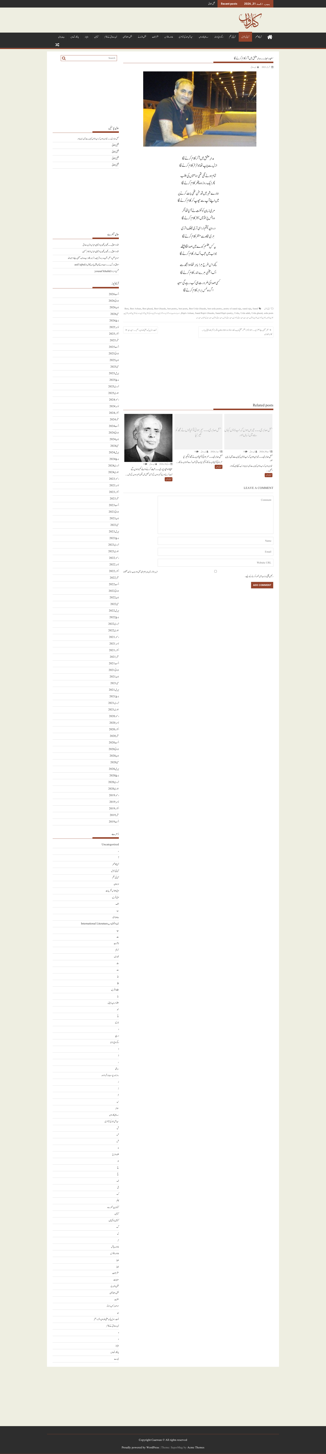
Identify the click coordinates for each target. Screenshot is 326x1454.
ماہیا (118, 1260)
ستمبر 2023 (114, 499)
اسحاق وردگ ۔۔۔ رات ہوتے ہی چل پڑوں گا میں (103, 265)
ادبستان (116, 884)
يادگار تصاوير (74, 37)
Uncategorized (110, 845)
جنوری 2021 (113, 710)
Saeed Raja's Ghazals (204, 313)
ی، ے (116, 1359)
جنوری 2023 (113, 551)
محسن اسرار (115, 271)
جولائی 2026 (114, 301)
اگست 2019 (114, 822)
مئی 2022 (114, 604)
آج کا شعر (258, 37)
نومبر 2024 (114, 406)
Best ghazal (147, 308)
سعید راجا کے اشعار (207, 317)
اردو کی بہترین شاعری (146, 313)
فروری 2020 (113, 782)
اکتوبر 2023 (114, 492)
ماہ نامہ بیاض (115, 1247)
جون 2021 (114, 677)
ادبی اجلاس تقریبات (112, 891)
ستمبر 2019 (114, 815)
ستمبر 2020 (114, 736)
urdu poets (268, 313)
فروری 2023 (113, 545)
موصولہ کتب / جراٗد (113, 1306)
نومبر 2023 (114, 486)
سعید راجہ (198, 317)
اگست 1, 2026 (215, 451)
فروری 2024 (113, 466)
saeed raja (246, 308)
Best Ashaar (135, 308)
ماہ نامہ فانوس (169, 37)
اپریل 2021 (114, 690)
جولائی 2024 (114, 433)
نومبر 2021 (114, 644)
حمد (118, 1009)
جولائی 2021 (114, 670)
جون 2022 (114, 598)
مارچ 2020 (114, 776)
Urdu (236, 313)
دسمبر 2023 (114, 479)
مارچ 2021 (114, 697)
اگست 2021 (114, 664)
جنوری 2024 (113, 472)
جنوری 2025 (113, 393)
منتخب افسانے (142, 37)
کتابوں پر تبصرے (113, 1207)
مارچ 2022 (114, 617)
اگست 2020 (114, 743)
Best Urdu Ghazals (197, 308)
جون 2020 (114, 756)
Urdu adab (245, 313)
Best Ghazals (160, 308)
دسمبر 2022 (114, 558)
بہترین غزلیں (253, 317)
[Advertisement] (198, 370)
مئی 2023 (114, 525)
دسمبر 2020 (114, 716)
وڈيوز (86, 37)
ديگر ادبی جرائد (218, 37)
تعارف (116, 957)
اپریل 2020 (114, 769)
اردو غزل (155, 313)
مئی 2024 (114, 446)
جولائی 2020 (114, 749)
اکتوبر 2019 (114, 809)
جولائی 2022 (114, 591)
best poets (183, 308)
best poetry (172, 308)
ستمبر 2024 (114, 420)
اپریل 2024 (114, 453)
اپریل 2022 (114, 611)
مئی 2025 (114, 367)
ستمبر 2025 (114, 340)
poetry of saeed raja (232, 308)
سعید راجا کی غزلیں (217, 317)
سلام (117, 1108)
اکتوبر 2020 (114, 730)
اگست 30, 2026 (264, 451)
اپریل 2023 (114, 532)
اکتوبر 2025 (114, 334)
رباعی (117, 1069)
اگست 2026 (114, 294)
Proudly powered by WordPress (140, 1448)
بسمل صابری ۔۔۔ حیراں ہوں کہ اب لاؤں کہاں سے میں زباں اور (248, 433)
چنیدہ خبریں (115, 990)
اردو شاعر (168, 313)
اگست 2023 (114, 505)
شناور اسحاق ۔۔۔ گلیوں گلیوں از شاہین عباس (105, 245)
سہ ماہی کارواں (203, 37)
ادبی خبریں (115, 897)
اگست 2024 (114, 426)
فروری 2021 (113, 703)
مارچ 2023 (114, 538)
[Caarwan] (270, 37)
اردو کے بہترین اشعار (134, 313)
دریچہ (117, 1036)
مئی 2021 (114, 683)
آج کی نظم (232, 37)
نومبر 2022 (114, 565)
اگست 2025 (114, 347)
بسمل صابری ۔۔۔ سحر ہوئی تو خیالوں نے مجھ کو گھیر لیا (198, 433)
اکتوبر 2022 (114, 571)
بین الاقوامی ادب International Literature (100, 924)
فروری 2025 (113, 387)
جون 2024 (114, 439)
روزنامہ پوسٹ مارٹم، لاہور (110, 1075)
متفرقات (155, 37)
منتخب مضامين (127, 37)
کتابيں (96, 37)
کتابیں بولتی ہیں (114, 1220)
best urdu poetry (215, 308)
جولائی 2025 (114, 354)
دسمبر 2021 (114, 637)
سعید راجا (246, 317)
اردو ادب (174, 313)
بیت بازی (61, 37)
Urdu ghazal (256, 313)
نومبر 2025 (114, 327)
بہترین (126, 313)
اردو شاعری (162, 313)
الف (117, 904)
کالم (117, 1201)
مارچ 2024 (114, 459)
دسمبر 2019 (114, 795)
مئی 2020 (114, 762)
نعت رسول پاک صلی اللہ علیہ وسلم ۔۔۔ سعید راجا (142, 330)
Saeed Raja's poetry (224, 313)
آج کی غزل (245, 37)
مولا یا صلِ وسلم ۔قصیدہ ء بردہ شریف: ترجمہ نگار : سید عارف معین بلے (96, 258)
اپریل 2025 (114, 373)
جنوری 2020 (113, 789)
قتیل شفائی (211, 4)
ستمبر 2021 (114, 657)
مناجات (116, 1280)
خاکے (117, 1023)
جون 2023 (114, 519)
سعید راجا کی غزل (227, 317)
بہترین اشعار (270, 317)
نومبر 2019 (114, 802)
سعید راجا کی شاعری (238, 317)
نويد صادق (253, 67)
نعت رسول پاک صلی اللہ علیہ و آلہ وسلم (106, 1319)
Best (126, 308)
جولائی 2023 (114, 512)
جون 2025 (114, 360)
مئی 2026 (114, 314)
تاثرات (116, 944)
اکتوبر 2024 (114, 413)
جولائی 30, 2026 (164, 464)
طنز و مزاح (115, 1155)
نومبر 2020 (114, 723)
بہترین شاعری (262, 317)
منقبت (116, 1300)
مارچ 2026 (114, 321)
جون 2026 (114, 308)
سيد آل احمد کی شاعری (186, 37)
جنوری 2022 (113, 631)
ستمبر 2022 (114, 578)
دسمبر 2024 (114, 400)
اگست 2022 (114, 584)
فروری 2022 (113, 624)
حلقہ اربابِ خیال (113, 1003)
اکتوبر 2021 (114, 650)
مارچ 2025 (114, 380)
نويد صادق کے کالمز (110, 37)
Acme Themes (195, 1448)
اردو (179, 313)
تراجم (117, 950)
